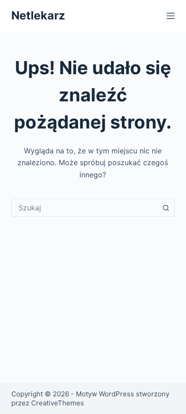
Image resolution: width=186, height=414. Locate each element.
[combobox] (85, 208)
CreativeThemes (57, 403)
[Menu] (171, 16)
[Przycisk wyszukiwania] (165, 207)
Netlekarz (38, 15)
